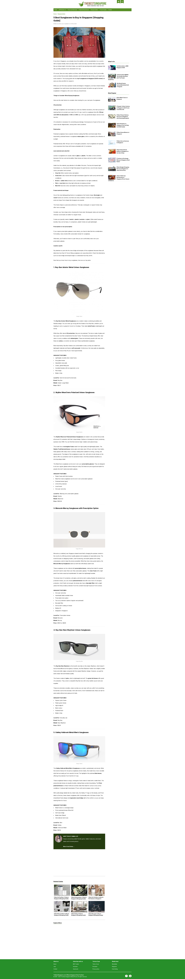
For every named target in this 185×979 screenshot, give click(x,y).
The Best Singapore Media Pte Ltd (69, 976)
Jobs (54, 966)
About (54, 964)
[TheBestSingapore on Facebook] (126, 976)
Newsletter (114, 964)
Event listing (115, 969)
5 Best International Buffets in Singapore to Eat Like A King (122, 151)
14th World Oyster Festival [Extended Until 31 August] (123, 85)
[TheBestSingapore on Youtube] (130, 976)
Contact (55, 969)
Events (110, 9)
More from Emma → (69, 846)
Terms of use (95, 964)
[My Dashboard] (118, 1)
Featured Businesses (84, 9)
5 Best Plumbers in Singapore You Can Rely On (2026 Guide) (123, 125)
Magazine (114, 966)
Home (55, 9)
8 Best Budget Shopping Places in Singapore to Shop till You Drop (123, 168)
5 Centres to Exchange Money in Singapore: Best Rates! (123, 160)
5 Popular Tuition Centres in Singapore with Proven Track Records (123, 108)
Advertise (75, 966)
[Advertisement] (79, 861)
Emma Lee (61, 23)
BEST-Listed (76, 964)
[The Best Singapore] (92, 2)
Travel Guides (103, 9)
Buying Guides (94, 9)
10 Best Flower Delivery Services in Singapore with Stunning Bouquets (123, 116)
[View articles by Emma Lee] (58, 836)
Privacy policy (95, 969)
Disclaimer (94, 966)
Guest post (75, 969)
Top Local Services (72, 9)
